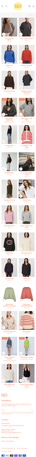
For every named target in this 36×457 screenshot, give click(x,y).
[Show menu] (2, 6)
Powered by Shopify (6, 451)
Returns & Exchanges (7, 441)
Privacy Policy (28, 413)
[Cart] (33, 6)
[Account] (29, 6)
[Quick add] (3, 34)
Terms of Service (5, 414)
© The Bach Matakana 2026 (8, 448)
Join (32, 409)
